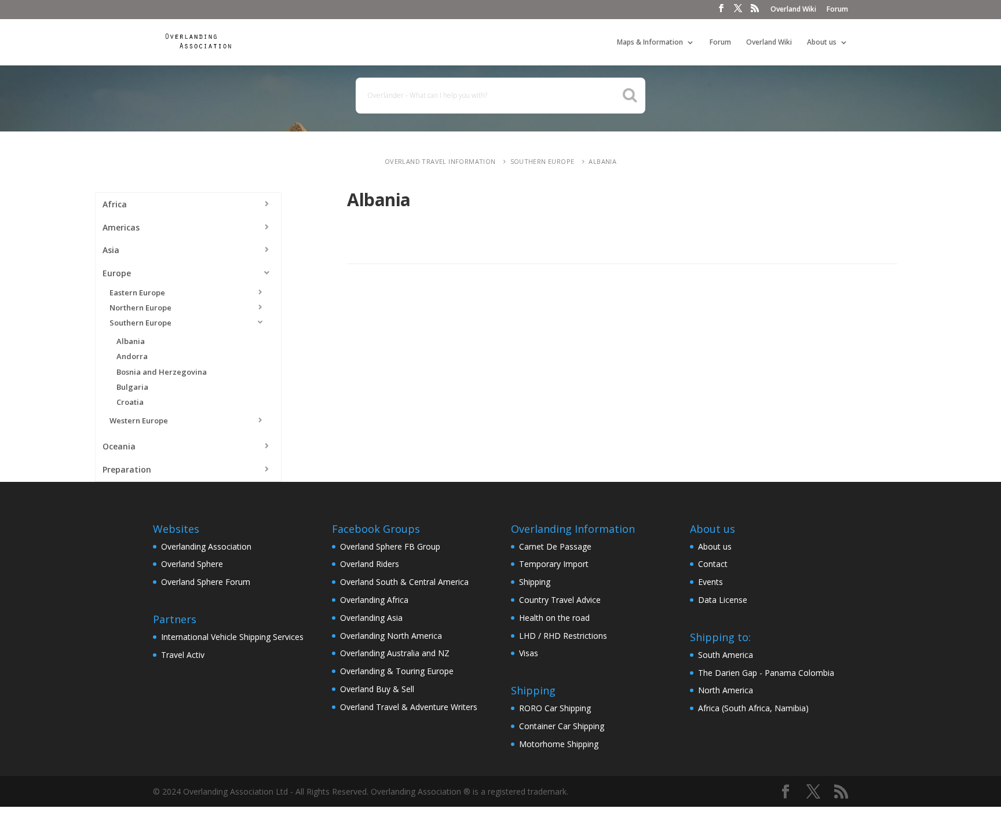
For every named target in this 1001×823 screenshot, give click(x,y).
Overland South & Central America (404, 581)
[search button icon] (630, 95)
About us (821, 42)
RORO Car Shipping (555, 708)
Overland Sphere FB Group (390, 546)
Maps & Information (650, 42)
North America (725, 690)
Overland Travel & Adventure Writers (408, 706)
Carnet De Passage (555, 546)
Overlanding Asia (371, 617)
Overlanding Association (206, 546)
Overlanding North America (391, 635)
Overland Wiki (793, 10)
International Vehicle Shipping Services (232, 636)
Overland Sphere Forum (205, 581)
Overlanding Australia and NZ (395, 653)
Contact (713, 563)
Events (710, 581)
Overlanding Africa (374, 599)
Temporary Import (554, 563)
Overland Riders (369, 563)
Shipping (534, 581)
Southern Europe (542, 161)
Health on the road (554, 617)
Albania (602, 161)
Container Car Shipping (561, 725)
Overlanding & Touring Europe (397, 670)
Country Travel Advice (560, 599)
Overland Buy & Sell (377, 688)
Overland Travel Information (440, 161)
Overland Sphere (192, 563)
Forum (837, 10)
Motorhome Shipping (558, 743)
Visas (528, 653)
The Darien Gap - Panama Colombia (766, 672)
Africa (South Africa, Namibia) (753, 708)
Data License (722, 599)
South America (725, 654)
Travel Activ (182, 654)
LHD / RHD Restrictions (563, 635)
